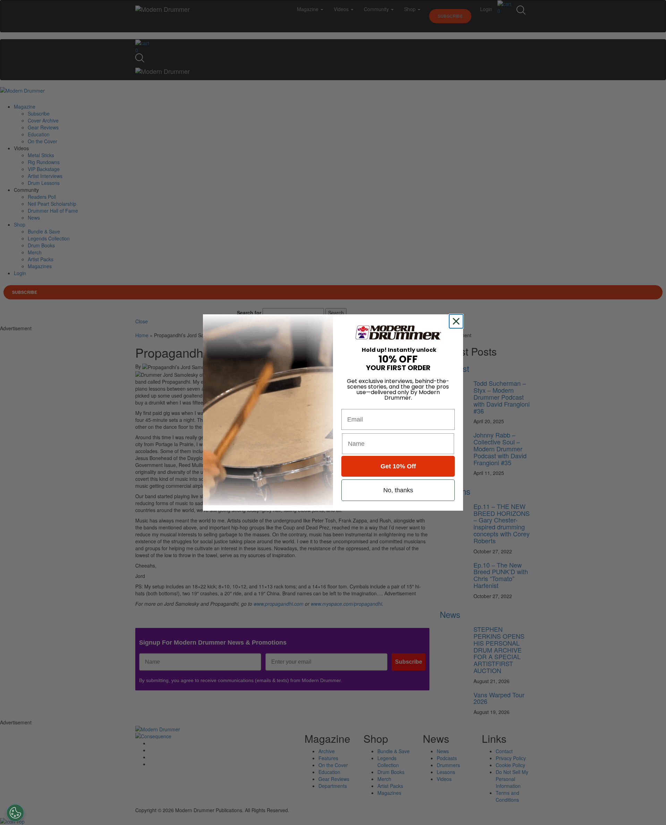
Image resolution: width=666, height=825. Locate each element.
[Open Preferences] (15, 813)
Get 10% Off (398, 466)
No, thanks (398, 490)
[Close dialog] (457, 321)
